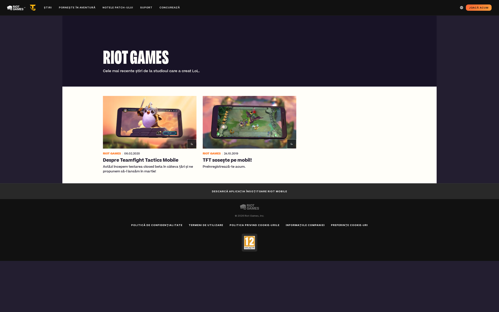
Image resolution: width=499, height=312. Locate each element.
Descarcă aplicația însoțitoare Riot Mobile (249, 191)
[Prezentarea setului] (33, 8)
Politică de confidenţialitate (156, 225)
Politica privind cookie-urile (255, 225)
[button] (149, 135)
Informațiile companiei (305, 225)
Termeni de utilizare (206, 225)
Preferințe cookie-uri (349, 225)
